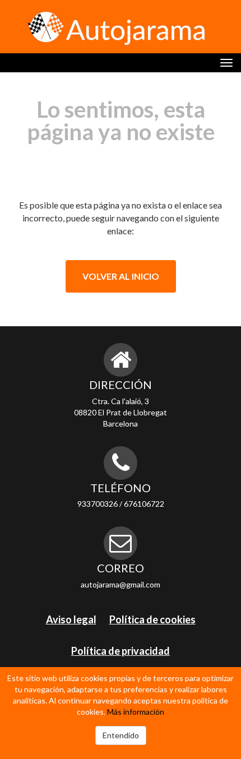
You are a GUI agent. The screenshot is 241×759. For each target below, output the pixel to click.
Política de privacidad (120, 651)
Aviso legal (71, 619)
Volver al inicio (120, 276)
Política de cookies (152, 619)
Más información (135, 711)
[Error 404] (116, 28)
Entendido (121, 735)
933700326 (97, 503)
